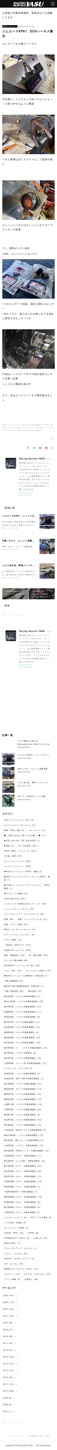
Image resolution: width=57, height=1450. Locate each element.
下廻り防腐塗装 (14, 980)
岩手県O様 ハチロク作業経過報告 (22, 1027)
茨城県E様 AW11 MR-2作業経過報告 (24, 1078)
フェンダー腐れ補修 (16, 960)
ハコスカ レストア (15, 1217)
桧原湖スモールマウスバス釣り (21, 1268)
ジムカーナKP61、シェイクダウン (20, 515)
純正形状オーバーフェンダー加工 (22, 965)
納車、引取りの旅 (14, 830)
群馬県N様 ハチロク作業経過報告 (22, 1016)
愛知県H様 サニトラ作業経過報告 (22, 1089)
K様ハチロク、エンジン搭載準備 (19, 540)
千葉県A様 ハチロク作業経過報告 (22, 1109)
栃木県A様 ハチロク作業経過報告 (22, 1006)
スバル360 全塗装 (15, 1222)
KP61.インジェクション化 (10, 26)
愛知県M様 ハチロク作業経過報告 (22, 1037)
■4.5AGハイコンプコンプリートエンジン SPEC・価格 (28, 887)
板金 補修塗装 (14, 955)
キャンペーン (37, 830)
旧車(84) (39, 430)
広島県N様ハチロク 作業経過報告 (22, 1155)
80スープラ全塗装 (41, 1217)
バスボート (12, 1274)
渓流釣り (31, 1279)
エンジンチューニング (17, 861)
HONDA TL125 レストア (19, 1258)
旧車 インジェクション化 (33, 919)
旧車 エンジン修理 (16, 924)
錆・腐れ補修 (38, 955)
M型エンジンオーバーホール (20, 929)
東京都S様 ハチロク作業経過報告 (22, 1124)
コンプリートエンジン (17, 866)
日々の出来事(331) (35, 425)
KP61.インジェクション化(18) (14, 425)
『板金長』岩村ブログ (17, 944)
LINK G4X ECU (15, 898)
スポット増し (13, 970)
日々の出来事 (28, 845)
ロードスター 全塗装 (16, 1227)
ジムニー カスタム (16, 1253)
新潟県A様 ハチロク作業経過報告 (22, 996)
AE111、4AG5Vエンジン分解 (31, 796)
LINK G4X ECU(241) (26, 430)
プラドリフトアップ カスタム (20, 1248)
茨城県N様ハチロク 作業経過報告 (22, 1202)
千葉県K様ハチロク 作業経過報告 (22, 1212)
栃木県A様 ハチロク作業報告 (20, 1052)
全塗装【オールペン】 (17, 950)
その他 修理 (13, 856)
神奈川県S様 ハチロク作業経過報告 (23, 1135)
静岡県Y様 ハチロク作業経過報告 (22, 1114)
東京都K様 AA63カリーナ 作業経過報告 (26, 1150)
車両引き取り (12, 1243)
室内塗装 (34, 991)
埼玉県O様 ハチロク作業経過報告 (22, 1119)
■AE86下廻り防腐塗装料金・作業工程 (23, 986)
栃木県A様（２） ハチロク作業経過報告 (25, 1047)
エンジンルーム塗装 (38, 970)
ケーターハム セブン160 (18, 1068)
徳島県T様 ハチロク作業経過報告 (22, 1094)
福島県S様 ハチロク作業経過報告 (22, 1073)
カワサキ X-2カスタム (37, 1274)
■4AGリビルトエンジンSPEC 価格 (23, 871)
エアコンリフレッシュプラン (19, 934)
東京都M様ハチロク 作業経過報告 (22, 1207)
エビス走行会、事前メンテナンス (19, 565)
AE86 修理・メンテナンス (20, 850)
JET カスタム (13, 1263)
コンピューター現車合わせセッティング (25, 903)
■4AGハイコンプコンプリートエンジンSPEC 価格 (27, 878)
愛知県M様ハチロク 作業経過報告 (22, 1186)
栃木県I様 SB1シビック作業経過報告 (23, 1140)
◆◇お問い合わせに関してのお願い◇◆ (24, 835)
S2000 (33, 1232)
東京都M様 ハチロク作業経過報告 (23, 1083)
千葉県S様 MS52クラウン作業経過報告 (25, 1130)
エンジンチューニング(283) (33, 427)
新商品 (9, 845)
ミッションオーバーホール (19, 908)
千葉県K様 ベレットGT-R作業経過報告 (25, 1063)
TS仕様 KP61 (14, 1232)
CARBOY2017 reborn (16, 1238)
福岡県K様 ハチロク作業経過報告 (21, 1032)
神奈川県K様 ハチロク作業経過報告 (23, 1001)
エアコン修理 (13, 939)
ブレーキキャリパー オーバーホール (24, 914)
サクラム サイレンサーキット (19, 825)
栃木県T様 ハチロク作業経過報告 (22, 1022)
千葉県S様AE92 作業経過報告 (20, 1191)
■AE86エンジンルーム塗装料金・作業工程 (25, 975)
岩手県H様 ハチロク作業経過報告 (22, 1042)
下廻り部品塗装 (14, 991)
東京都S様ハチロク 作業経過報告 (22, 1166)
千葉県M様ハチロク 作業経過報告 (23, 1181)
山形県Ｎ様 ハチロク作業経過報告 (23, 1104)
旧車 (8, 919)
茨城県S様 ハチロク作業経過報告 (22, 1011)
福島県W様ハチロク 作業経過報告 (23, 1196)
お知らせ (40, 1238)
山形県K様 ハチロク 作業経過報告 (23, 1145)
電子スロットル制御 (16, 893)
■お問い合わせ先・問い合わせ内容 (22, 840)
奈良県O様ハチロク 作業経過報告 (22, 1176)
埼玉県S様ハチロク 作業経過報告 (22, 1171)
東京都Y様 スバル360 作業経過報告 (24, 1160)
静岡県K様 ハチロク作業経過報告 (22, 1099)
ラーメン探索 (12, 1279)
